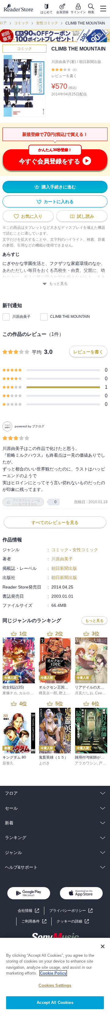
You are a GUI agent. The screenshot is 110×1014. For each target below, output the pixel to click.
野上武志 (66, 693)
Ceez (99, 693)
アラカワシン (86, 763)
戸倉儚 (104, 763)
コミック (21, 23)
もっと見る (58, 283)
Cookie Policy (53, 973)
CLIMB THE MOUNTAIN (70, 316)
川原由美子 (21, 316)
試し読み (85, 216)
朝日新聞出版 (90, 62)
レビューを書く (64, 76)
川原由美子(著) (63, 62)
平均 (37, 352)
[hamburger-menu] (103, 9)
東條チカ (9, 693)
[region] (55, 976)
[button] (73, 921)
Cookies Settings (54, 985)
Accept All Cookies (55, 1002)
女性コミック (47, 23)
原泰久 (7, 763)
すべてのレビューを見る (55, 522)
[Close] (102, 946)
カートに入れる (59, 201)
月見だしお (84, 693)
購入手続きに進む (59, 186)
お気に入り (31, 216)
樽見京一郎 (48, 693)
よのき (44, 763)
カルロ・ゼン (30, 693)
